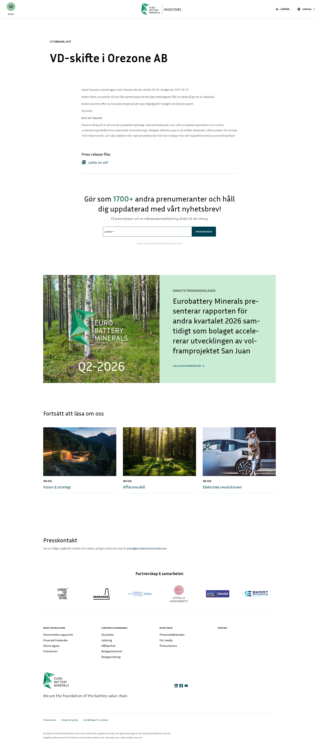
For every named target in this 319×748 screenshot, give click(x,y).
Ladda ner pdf (94, 162)
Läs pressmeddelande (189, 366)
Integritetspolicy (69, 719)
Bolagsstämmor (111, 651)
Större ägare (51, 645)
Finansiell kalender (55, 640)
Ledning (106, 640)
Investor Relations (54, 627)
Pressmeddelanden (172, 634)
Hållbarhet (108, 645)
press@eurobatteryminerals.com (147, 548)
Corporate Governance (114, 627)
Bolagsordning (111, 657)
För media (166, 640)
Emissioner (50, 651)
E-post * (109, 231)
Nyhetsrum (166, 627)
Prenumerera (168, 645)
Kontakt (222, 627)
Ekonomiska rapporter (58, 634)
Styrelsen (107, 634)
